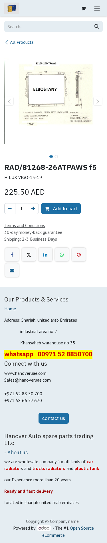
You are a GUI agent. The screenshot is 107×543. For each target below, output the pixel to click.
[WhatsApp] (62, 254)
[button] (9, 101)
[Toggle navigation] (97, 8)
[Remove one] (9, 208)
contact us (53, 418)
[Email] (12, 270)
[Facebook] (12, 254)
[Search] (97, 26)
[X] (29, 254)
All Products (22, 42)
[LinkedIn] (45, 254)
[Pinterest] (79, 254)
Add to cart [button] (64, 208)
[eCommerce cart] (83, 8)
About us (17, 452)
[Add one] (33, 208)
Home (10, 308)
